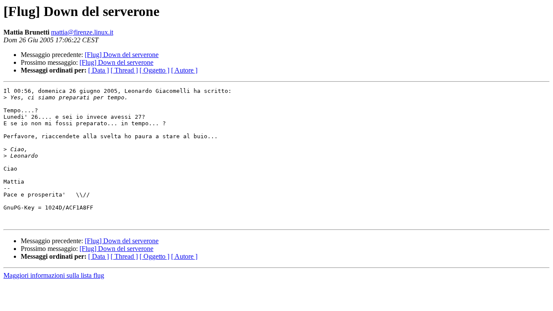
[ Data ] (98, 70)
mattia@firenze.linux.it (82, 32)
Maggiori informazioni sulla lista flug (53, 275)
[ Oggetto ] (154, 70)
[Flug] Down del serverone (122, 54)
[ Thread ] (124, 70)
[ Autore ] (184, 70)
